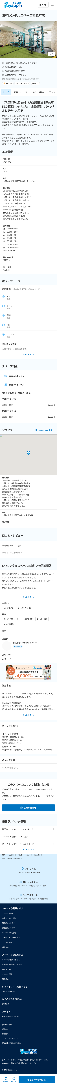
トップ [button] (6, 92)
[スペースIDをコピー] (10, 658)
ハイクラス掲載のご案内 (11, 964)
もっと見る (27, 354)
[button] (28, 39)
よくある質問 (7, 942)
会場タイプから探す (9, 918)
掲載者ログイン (7, 969)
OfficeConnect (7, 991)
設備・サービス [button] (20, 92)
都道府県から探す (8, 928)
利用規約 (5, 947)
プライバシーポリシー (10, 1038)
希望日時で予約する (36, 1079)
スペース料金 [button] (38, 92)
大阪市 (20, 855)
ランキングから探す (9, 933)
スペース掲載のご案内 (10, 960)
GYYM (4, 1004)
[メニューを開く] (52, 5)
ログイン (43, 4)
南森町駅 (37, 855)
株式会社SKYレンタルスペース (26, 642)
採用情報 (5, 1034)
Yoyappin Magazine (9, 1016)
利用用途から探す (8, 923)
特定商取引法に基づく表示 (11, 1043)
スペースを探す (7, 913)
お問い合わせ (30, 807)
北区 (28, 855)
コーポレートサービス (10, 937)
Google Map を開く (46, 430)
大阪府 (11, 855)
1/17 (51, 54)
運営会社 (5, 1029)
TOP (3, 855)
